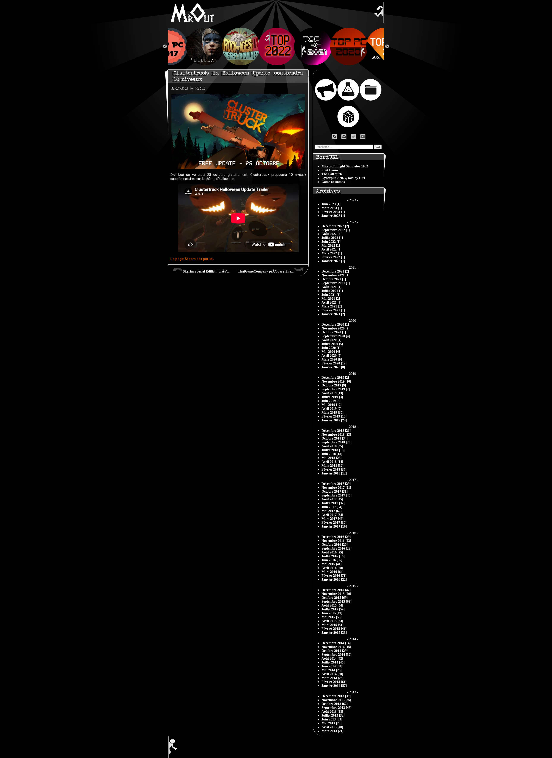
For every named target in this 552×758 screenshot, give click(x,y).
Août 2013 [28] (332, 711)
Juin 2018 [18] (331, 454)
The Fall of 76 (331, 174)
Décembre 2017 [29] (336, 483)
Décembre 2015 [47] (336, 590)
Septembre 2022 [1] (335, 230)
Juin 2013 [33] (331, 719)
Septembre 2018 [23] (336, 442)
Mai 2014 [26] (331, 670)
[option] (276, 46)
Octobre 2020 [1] (333, 332)
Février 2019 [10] (334, 416)
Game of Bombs (333, 182)
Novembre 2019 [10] (336, 381)
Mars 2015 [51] (332, 625)
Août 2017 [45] (332, 499)
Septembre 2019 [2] (335, 389)
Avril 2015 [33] (332, 621)
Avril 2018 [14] (332, 461)
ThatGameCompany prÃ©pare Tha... (266, 271)
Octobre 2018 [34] (334, 438)
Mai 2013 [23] (331, 723)
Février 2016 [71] (334, 575)
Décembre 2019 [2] (335, 377)
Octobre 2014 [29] (334, 650)
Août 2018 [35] (332, 446)
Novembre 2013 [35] (336, 700)
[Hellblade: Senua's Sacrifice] (204, 46)
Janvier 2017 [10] (334, 526)
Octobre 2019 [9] (333, 385)
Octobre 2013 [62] (334, 704)
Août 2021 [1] (331, 287)
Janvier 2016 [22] (334, 579)
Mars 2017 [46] (332, 518)
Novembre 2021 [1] (335, 275)
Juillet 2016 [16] (333, 556)
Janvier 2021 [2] (333, 314)
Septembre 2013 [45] (336, 707)
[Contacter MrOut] (345, 138)
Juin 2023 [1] (330, 204)
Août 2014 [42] (332, 658)
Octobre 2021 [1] (333, 279)
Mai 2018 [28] (331, 458)
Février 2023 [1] (333, 212)
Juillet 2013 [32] (333, 715)
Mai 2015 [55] (331, 617)
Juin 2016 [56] (331, 560)
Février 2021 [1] (333, 310)
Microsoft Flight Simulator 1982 (344, 166)
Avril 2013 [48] (332, 727)
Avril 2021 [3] (331, 302)
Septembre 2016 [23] (336, 548)
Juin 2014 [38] (331, 666)
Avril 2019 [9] (331, 408)
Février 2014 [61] (334, 682)
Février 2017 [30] (334, 522)
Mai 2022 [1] (330, 245)
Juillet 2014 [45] (333, 662)
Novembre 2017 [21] (336, 487)
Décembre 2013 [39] (336, 696)
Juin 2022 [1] (330, 241)
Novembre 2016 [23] (336, 540)
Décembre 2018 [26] (336, 430)
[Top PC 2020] (348, 46)
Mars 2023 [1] (331, 208)
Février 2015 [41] (334, 628)
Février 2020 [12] (334, 363)
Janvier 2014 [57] (334, 685)
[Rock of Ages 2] (240, 46)
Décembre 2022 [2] (335, 226)
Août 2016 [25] (332, 552)
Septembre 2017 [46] (336, 495)
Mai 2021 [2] (330, 298)
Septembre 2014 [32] (336, 654)
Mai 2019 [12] (331, 405)
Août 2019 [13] (332, 393)
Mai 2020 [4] (330, 351)
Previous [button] (165, 46)
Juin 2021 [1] (330, 294)
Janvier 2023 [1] (333, 215)
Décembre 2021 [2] (335, 271)
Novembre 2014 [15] (336, 647)
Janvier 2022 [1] (333, 261)
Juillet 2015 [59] (333, 609)
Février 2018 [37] (334, 469)
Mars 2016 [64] (332, 572)
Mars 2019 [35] (332, 412)
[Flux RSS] (334, 138)
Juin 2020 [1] (330, 348)
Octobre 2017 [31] (334, 491)
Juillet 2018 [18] (333, 450)
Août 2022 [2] (331, 234)
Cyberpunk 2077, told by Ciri (343, 178)
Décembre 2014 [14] (336, 643)
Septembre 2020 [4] (335, 336)
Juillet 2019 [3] (332, 397)
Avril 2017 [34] (332, 515)
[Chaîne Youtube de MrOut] (365, 138)
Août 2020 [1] (331, 340)
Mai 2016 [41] (331, 564)
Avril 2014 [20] (332, 674)
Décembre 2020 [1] (335, 324)
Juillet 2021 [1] (332, 291)
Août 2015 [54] (332, 605)
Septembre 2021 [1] (335, 283)
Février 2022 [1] (333, 257)
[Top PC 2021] (312, 46)
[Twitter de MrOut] (354, 138)
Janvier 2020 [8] (333, 367)
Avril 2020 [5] (331, 355)
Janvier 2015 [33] (334, 632)
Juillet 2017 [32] (333, 503)
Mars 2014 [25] (332, 678)
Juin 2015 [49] (331, 613)
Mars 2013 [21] (332, 731)
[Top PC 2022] (276, 46)
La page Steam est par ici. (192, 259)
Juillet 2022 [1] (332, 238)
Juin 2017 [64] (331, 507)
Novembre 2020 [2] (335, 328)
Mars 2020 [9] (331, 359)
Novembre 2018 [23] (336, 434)
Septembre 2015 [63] (336, 601)
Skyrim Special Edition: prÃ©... (206, 271)
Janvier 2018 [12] (334, 473)
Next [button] (387, 46)
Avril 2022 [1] (331, 249)
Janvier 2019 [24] (334, 420)
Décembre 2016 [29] (336, 537)
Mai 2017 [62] (331, 511)
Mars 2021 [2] (331, 306)
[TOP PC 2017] (168, 46)
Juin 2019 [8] (330, 401)
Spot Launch (330, 170)
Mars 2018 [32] (332, 465)
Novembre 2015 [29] (336, 594)
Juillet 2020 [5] (332, 344)
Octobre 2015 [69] (334, 597)
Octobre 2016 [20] (334, 544)
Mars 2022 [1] (331, 253)
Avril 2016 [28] (332, 568)
